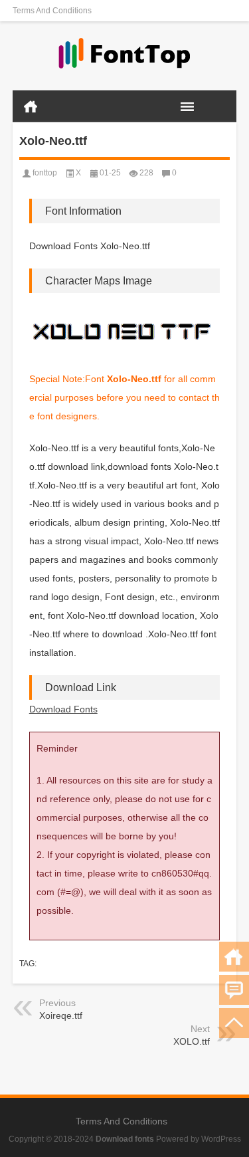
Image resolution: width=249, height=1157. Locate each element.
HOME (30, 106)
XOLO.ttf (191, 1041)
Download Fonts (63, 709)
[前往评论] (234, 990)
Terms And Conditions (52, 10)
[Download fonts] (125, 56)
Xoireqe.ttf (60, 1015)
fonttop (45, 172)
